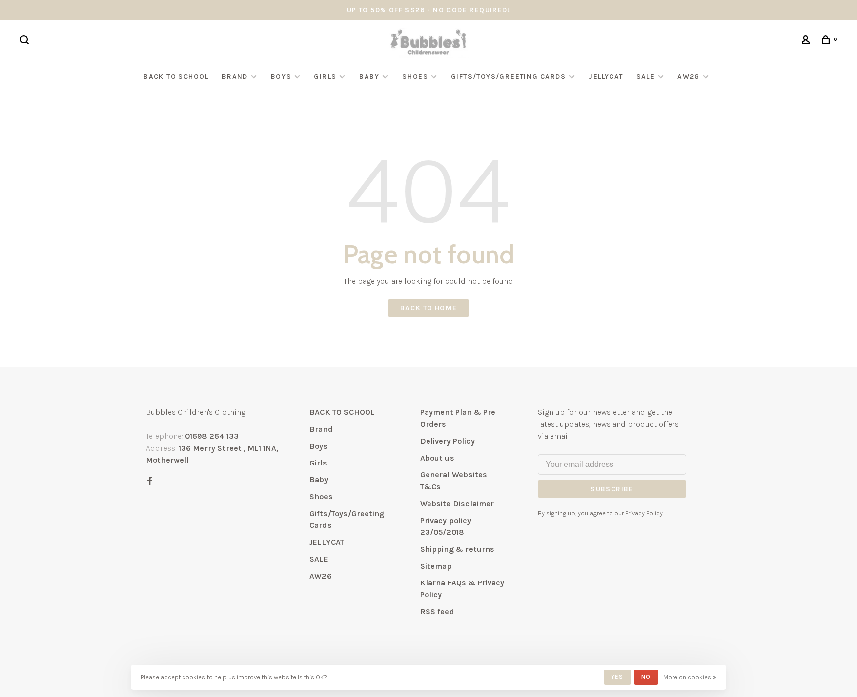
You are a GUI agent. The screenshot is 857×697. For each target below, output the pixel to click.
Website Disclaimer (457, 503)
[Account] (807, 41)
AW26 (688, 76)
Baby (369, 76)
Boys (281, 76)
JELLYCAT (606, 76)
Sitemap (436, 566)
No (646, 676)
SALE (645, 76)
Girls (325, 76)
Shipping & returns (457, 549)
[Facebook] (150, 481)
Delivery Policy (447, 441)
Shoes (415, 76)
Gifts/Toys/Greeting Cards (509, 76)
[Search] (26, 41)
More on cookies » (689, 677)
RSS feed (437, 611)
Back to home (428, 308)
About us (437, 458)
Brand (235, 76)
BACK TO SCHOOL (176, 76)
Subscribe (612, 489)
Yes (617, 676)
